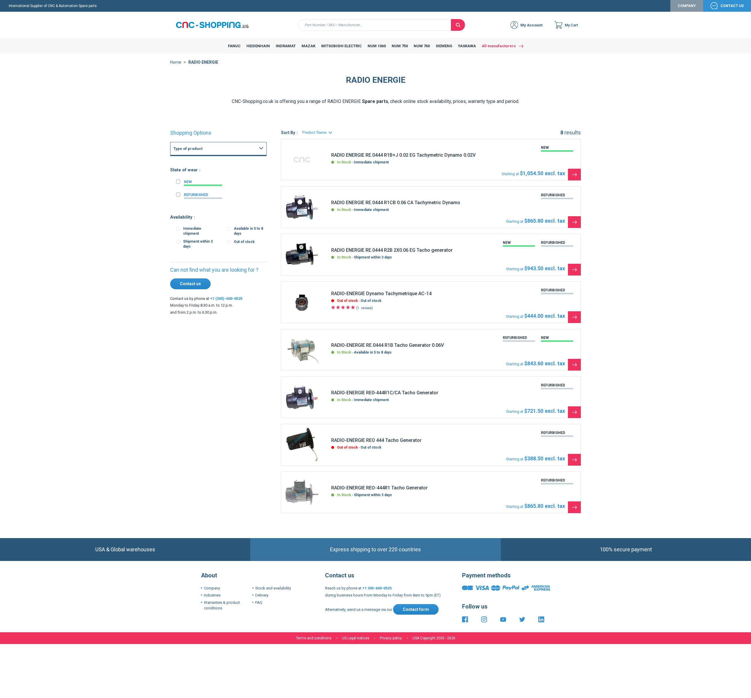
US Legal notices (355, 638)
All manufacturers (499, 46)
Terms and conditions (313, 638)
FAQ (258, 602)
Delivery (261, 595)
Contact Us (732, 6)
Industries (212, 595)
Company (687, 6)
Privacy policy (391, 638)
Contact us (190, 283)
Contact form (416, 609)
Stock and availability (273, 588)
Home (175, 62)
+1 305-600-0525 (377, 588)
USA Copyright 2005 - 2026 (433, 638)
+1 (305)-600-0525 (226, 298)
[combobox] (374, 25)
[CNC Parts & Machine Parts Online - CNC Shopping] (215, 25)
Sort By (288, 133)
